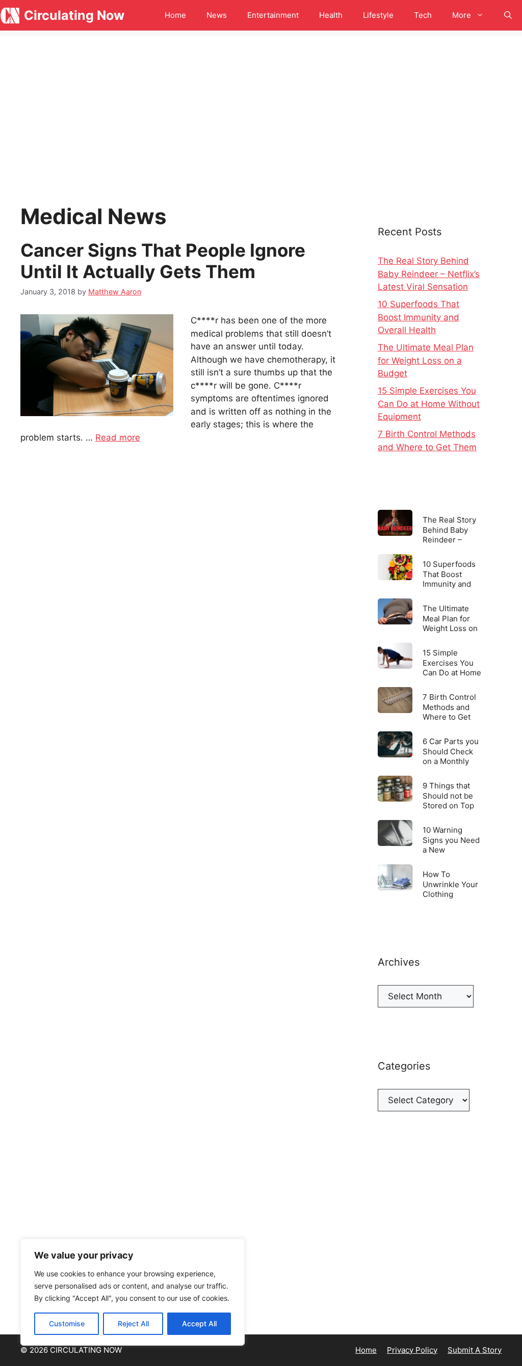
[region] (132, 1292)
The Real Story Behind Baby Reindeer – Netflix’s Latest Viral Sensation (429, 274)
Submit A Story (475, 1350)
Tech (423, 15)
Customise (67, 1323)
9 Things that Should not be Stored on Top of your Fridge (448, 795)
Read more (117, 437)
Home (175, 15)
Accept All (199, 1323)
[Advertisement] (261, 107)
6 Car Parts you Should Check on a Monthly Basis (451, 751)
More (461, 15)
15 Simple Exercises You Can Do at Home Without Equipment (429, 404)
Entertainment (273, 15)
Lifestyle (378, 15)
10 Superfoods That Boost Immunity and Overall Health (418, 317)
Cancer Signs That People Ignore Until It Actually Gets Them (162, 260)
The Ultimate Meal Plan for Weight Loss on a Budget (426, 360)
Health (331, 15)
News (216, 15)
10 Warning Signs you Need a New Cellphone (451, 839)
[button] (508, 15)
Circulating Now (74, 15)
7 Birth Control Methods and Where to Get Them (449, 706)
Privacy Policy (412, 1350)
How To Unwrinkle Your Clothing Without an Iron (450, 883)
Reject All (133, 1323)
